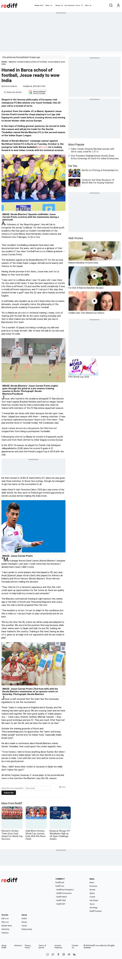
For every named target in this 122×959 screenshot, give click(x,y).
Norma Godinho (10, 86)
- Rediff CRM (60, 900)
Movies (93, 890)
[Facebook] (58, 954)
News (47, 5)
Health (24, 918)
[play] (94, 251)
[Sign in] (118, 5)
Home (37, 5)
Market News (6, 926)
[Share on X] (53, 954)
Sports (12, 62)
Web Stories (75, 238)
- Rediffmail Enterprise (64, 890)
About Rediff (3, 947)
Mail (41, 5)
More (87, 5)
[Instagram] (63, 954)
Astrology (94, 908)
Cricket (92, 897)
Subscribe (9, 793)
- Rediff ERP (60, 904)
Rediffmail (59, 882)
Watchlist (5, 929)
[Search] (111, 5)
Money (57, 5)
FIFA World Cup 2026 (78, 376)
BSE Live (4, 918)
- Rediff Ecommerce (63, 893)
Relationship (27, 929)
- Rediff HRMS (61, 897)
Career (24, 926)
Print (63, 787)
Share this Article (14, 92)
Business (93, 886)
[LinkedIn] (74, 954)
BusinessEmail (70, 5)
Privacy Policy (28, 947)
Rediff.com (42, 147)
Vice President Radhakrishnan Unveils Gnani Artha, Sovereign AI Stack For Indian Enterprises (95, 157)
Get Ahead (94, 900)
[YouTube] (69, 954)
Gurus (78, 5)
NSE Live (4, 922)
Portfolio (4, 933)
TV (82, 5)
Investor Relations (58, 947)
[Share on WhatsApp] (47, 954)
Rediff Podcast (96, 911)
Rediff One (59, 886)
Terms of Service (42, 947)
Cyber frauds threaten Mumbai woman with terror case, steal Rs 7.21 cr (92, 150)
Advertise (18, 946)
